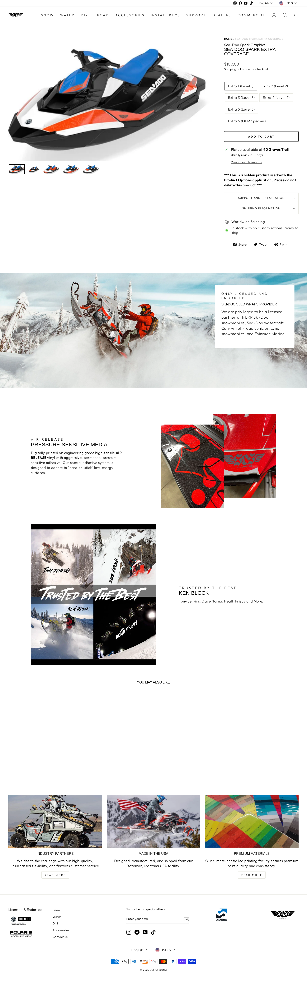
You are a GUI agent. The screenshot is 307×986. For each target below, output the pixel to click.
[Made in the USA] (153, 821)
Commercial (251, 15)
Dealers (221, 15)
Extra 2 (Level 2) (274, 86)
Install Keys (165, 15)
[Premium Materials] (252, 821)
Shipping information (261, 208)
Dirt (86, 15)
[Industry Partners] (55, 821)
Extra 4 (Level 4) (276, 97)
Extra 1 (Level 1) (240, 86)
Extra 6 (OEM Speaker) (247, 121)
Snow (47, 15)
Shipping (230, 69)
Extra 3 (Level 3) (241, 97)
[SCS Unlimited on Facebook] (137, 932)
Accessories (130, 15)
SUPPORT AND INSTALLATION (261, 198)
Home (228, 38)
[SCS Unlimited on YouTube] (145, 932)
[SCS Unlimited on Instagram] (128, 932)
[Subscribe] (186, 919)
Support (196, 15)
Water (67, 15)
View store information (246, 162)
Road (103, 15)
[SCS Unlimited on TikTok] (153, 932)
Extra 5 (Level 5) (241, 109)
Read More (55, 875)
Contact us (60, 937)
